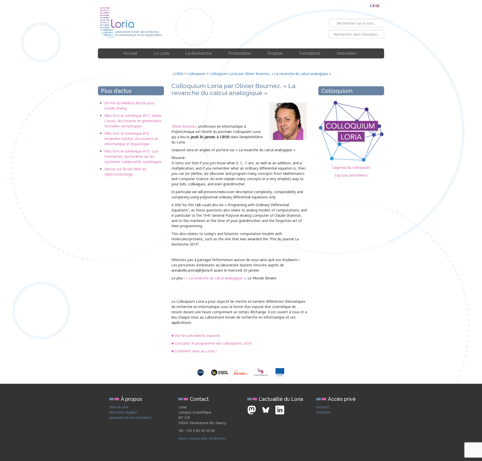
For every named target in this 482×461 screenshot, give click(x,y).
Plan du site (118, 407)
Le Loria (161, 53)
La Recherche (199, 53)
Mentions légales (123, 412)
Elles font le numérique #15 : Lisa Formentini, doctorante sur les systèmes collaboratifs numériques (133, 156)
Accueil (130, 53)
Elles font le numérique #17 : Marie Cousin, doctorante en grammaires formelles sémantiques (133, 120)
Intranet (323, 407)
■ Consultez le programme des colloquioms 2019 (211, 343)
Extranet (323, 412)
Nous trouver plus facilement (202, 438)
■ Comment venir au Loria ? (194, 351)
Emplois (275, 53)
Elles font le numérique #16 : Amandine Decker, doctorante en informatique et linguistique (131, 138)
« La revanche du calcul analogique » (216, 278)
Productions (239, 53)
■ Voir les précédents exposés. (196, 335)
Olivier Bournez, (184, 126)
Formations (309, 53)
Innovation (346, 53)
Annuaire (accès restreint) (130, 417)
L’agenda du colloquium (351, 167)
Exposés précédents (351, 175)
